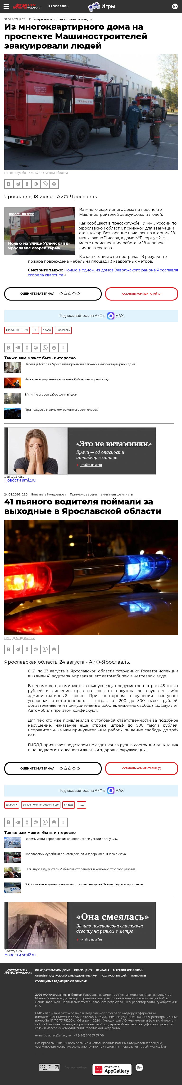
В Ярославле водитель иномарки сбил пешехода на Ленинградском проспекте (84, 884)
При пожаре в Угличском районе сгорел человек (61, 409)
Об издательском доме (52, 970)
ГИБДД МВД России (19, 638)
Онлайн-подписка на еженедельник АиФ (66, 975)
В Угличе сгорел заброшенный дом (51, 394)
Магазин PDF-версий (128, 970)
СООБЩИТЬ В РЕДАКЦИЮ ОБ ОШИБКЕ (61, 981)
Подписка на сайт (113, 975)
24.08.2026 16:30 (15, 494)
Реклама (102, 970)
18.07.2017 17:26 (14, 19)
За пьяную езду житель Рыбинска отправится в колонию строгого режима (80, 869)
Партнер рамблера (76, 1067)
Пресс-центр (83, 970)
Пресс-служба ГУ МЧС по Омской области (36, 173)
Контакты (138, 975)
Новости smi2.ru (20, 480)
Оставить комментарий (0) (141, 293)
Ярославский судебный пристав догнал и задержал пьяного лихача (75, 854)
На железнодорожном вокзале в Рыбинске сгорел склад (67, 379)
